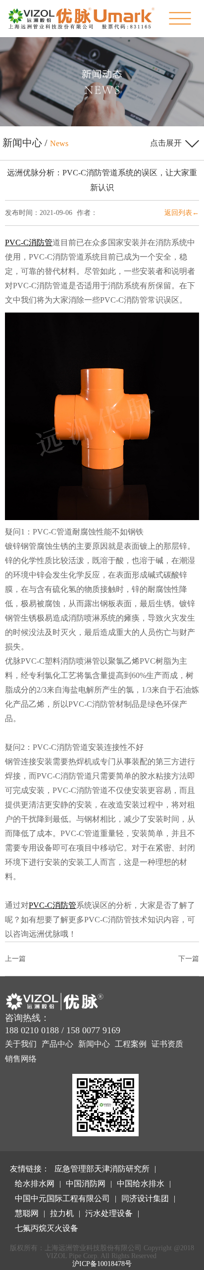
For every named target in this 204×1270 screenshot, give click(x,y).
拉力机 (62, 1213)
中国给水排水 (140, 1183)
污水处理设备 (109, 1213)
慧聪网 (27, 1213)
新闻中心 (94, 1044)
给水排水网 (34, 1183)
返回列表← (181, 212)
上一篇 (15, 958)
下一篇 (188, 958)
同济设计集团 (145, 1198)
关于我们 (21, 1044)
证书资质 (167, 1044)
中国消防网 (85, 1183)
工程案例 (131, 1044)
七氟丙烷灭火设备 (46, 1228)
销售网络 (21, 1059)
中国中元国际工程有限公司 (62, 1198)
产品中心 (57, 1044)
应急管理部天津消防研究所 (102, 1168)
